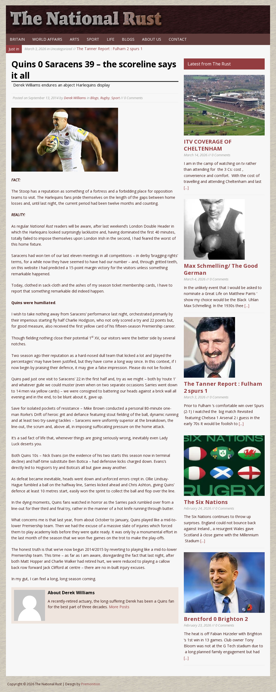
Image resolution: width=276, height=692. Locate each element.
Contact (178, 39)
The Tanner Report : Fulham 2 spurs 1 (84, 48)
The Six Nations (206, 502)
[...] (186, 187)
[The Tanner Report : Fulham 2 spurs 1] (209, 374)
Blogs (128, 39)
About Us (151, 39)
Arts (74, 39)
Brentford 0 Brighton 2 (216, 619)
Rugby (105, 97)
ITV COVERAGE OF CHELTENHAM (208, 145)
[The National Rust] (88, 26)
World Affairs (47, 39)
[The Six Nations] (224, 492)
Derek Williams (75, 97)
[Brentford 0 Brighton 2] (224, 609)
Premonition (90, 684)
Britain (17, 39)
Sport (93, 39)
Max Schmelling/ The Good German (221, 269)
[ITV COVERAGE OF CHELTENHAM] (224, 132)
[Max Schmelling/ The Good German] (214, 256)
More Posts (119, 606)
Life (110, 39)
